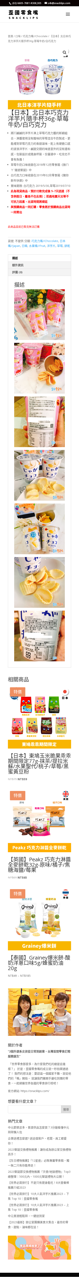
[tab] (39, 258)
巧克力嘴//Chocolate (35, 36)
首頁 (10, 36)
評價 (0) (17, 272)
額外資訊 (17, 265)
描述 (15, 258)
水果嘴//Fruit (37, 246)
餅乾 (67, 246)
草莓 (60, 246)
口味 (18, 36)
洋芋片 (51, 246)
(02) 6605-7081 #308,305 (27, 3)
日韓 (24, 246)
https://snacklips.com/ (35, 1091)
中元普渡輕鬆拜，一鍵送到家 (26, 1216)
